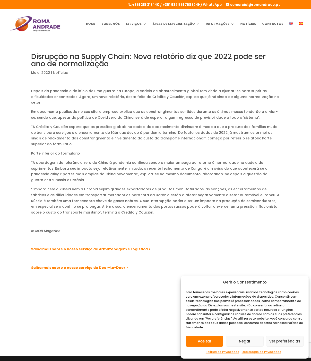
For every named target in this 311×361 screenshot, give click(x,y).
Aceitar (204, 341)
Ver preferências (284, 341)
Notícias (248, 24)
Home (90, 24)
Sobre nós (111, 24)
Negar (245, 341)
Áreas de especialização (174, 24)
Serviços (134, 24)
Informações (217, 24)
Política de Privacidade (222, 352)
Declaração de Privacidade (261, 352)
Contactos (272, 24)
